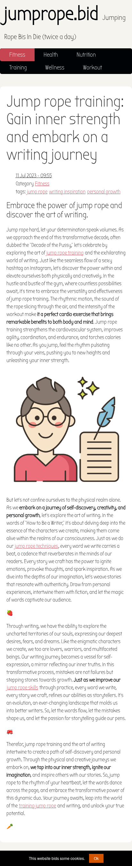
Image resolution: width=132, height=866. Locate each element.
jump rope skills (22, 687)
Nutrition (86, 54)
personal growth (103, 192)
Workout (92, 67)
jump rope (37, 192)
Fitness (17, 54)
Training (18, 67)
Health (51, 54)
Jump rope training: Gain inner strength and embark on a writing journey (65, 128)
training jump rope (37, 806)
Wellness (54, 67)
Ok (96, 858)
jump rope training (65, 253)
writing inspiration (67, 192)
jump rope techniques (36, 546)
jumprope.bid (65, 22)
